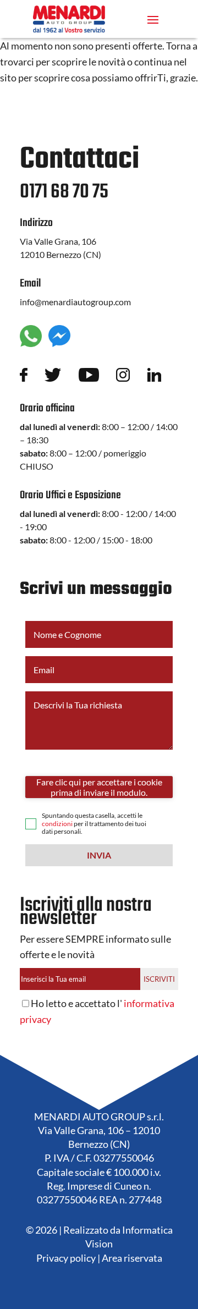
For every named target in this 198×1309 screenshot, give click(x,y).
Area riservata (132, 1258)
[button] (99, 855)
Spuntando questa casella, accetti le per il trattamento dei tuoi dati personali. (94, 823)
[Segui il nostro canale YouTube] (97, 377)
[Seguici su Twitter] (61, 377)
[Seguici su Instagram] (131, 377)
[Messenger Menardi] (59, 343)
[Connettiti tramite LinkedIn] (162, 377)
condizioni (57, 824)
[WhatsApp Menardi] (31, 343)
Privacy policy (66, 1258)
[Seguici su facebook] (32, 377)
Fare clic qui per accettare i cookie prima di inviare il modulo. (99, 787)
